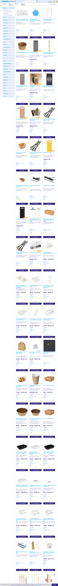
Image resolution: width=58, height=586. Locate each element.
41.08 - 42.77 (47, 559)
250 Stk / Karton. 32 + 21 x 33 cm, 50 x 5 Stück (35, 356)
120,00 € (32, 93)
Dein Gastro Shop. (13, 1)
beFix (17, 396)
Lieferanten (50, 1)
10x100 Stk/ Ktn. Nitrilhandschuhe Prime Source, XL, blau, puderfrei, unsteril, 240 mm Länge (22, 555)
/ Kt (35, 59)
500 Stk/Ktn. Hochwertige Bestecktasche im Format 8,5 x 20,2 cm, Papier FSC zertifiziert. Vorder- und (35, 56)
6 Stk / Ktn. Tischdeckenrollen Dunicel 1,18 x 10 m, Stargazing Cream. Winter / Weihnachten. (49, 56)
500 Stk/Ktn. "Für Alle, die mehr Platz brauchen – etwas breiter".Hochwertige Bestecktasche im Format (35, 89)
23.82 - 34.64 (47, 259)
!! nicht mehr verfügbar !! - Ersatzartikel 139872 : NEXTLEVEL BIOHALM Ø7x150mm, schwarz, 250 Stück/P (48, 123)
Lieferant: (17, 29)
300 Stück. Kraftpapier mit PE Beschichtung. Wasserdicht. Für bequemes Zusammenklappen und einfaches (49, 389)
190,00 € (32, 126)
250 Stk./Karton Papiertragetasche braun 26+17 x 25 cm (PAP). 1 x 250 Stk (22, 356)
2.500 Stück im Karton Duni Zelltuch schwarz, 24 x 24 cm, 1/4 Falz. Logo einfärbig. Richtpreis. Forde (48, 356)
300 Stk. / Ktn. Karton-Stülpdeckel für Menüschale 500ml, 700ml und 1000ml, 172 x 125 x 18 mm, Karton (48, 223)
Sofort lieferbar (18, 199)
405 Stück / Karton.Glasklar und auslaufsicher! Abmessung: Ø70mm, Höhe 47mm (49, 555)
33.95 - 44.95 (20, 525)
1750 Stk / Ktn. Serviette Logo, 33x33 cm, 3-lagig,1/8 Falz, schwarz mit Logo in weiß (49, 90)
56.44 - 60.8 (47, 292)
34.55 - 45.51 (47, 326)
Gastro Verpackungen (11, 4)
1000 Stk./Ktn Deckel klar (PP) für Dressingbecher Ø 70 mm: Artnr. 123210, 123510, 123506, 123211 (49, 489)
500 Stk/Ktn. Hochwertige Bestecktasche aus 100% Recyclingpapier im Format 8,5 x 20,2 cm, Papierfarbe (22, 123)
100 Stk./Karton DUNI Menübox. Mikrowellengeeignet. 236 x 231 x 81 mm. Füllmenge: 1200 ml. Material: (22, 289)
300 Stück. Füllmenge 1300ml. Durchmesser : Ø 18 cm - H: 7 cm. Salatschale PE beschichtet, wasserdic (21, 422)
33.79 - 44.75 (20, 359)
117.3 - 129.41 (20, 459)
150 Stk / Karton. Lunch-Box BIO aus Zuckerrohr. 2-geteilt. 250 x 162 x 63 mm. (49, 323)
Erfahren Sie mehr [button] (38, 585)
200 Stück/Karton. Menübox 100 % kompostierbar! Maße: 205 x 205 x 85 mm (49, 290)
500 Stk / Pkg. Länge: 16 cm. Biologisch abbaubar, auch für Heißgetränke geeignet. (36, 190)
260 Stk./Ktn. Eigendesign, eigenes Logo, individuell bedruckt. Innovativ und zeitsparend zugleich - (22, 89)
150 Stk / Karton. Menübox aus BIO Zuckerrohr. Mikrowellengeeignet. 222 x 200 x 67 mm (35, 289)
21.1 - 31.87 (47, 492)
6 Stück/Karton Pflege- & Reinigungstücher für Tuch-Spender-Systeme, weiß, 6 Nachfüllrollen (21, 23)
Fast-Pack (17, 197)
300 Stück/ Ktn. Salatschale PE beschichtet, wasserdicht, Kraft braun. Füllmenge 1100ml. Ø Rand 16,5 (35, 422)
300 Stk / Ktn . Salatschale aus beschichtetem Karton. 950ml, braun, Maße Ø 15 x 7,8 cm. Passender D (22, 56)
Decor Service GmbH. (33, 562)
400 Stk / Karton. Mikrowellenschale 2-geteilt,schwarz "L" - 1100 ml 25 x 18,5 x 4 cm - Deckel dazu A (49, 456)
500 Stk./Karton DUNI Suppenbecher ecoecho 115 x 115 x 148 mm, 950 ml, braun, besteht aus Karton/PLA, (35, 389)
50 (43, 98)
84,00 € (32, 259)
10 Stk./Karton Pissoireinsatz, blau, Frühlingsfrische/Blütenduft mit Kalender (35, 24)
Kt (22, 134)
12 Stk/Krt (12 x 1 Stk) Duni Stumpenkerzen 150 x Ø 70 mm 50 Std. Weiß (49, 23)
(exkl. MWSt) (31, 61)
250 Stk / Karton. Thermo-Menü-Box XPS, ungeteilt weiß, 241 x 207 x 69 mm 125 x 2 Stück (36, 522)
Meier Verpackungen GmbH (20, 163)
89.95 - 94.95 (20, 426)
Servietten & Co (4, 3)
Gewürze (16, 3)
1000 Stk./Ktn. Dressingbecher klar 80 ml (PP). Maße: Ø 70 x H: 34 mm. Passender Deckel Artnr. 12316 (35, 489)
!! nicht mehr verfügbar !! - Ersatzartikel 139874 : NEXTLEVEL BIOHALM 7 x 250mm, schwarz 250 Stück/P (35, 156)
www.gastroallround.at (19, 30)
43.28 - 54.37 (20, 326)
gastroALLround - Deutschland (20, 96)
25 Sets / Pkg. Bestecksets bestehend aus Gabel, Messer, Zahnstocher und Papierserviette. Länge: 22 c (36, 555)
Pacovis (17, 63)
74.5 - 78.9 (46, 392)
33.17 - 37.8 (19, 292)
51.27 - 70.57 (34, 359)
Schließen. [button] (54, 584)
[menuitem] (53, 4)
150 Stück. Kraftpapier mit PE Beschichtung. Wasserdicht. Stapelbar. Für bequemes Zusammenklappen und (49, 422)
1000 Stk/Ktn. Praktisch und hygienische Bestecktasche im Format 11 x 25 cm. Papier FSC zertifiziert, (35, 123)
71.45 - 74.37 (20, 392)
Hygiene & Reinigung (23, 4)
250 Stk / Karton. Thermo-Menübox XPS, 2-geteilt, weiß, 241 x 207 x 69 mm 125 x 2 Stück (22, 522)
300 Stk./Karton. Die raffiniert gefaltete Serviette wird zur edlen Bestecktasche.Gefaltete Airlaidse (35, 256)
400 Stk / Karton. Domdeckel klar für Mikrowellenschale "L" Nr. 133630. (35, 456)
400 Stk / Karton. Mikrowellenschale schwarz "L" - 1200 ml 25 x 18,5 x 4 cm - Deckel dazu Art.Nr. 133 (22, 456)
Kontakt (54, 1)
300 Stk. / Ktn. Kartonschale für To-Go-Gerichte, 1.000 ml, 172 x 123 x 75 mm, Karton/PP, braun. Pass (21, 156)
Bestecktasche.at (32, 63)
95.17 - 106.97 (34, 459)
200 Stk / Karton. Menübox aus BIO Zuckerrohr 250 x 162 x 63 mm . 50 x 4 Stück (21, 322)
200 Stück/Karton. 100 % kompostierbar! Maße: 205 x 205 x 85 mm (35, 323)
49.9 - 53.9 (46, 426)
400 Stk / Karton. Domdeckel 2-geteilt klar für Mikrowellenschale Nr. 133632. (22, 490)
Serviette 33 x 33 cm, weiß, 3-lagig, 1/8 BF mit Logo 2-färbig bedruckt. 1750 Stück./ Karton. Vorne (36, 223)
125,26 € (32, 392)
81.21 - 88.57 (34, 426)
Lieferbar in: (17, 31)
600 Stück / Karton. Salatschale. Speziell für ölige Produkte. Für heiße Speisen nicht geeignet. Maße (22, 389)
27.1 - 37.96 (33, 492)
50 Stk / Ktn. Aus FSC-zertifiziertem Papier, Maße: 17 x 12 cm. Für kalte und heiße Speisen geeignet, (21, 189)
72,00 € (32, 59)
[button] (22, 37)
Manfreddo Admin (45, 130)
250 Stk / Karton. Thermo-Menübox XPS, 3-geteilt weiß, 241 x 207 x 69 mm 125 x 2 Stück (49, 522)
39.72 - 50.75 (34, 292)
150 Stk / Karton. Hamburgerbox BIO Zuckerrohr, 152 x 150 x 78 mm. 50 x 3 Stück (48, 256)
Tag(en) (17, 32)
